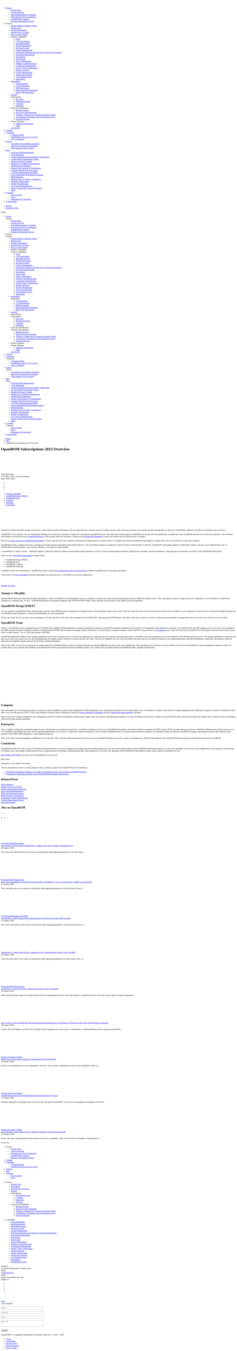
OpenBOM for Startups (20, 19)
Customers (10, 133)
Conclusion (10, 505)
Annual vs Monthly (13, 494)
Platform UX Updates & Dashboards (25, 164)
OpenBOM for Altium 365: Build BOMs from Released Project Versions (29, 1096)
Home (8, 439)
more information (21, 575)
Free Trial (19, 99)
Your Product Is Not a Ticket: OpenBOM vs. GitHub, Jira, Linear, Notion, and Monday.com (37, 846)
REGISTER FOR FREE (10, 755)
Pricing (8, 8)
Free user (19, 1202)
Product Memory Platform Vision (24, 26)
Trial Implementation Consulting (23, 15)
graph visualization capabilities (91, 712)
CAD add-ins (159, 630)
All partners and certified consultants (25, 144)
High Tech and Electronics (26, 112)
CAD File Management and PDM (24, 173)
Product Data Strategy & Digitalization (26, 168)
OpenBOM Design (35, 536)
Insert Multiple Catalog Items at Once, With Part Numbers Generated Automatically (33, 1132)
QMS (18, 126)
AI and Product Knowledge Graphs (25, 159)
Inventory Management (20, 181)
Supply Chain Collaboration (27, 68)
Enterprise (20, 106)
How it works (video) (19, 35)
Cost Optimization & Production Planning (27, 175)
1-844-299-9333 (7, 1273)
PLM (18, 39)
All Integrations (22, 84)
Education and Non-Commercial (23, 17)
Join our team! (16, 195)
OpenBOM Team (13, 498)
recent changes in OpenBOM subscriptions (27, 541)
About (8, 1339)
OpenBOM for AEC (19, 1262)
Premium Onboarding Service (22, 21)
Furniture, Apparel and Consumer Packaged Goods (36, 115)
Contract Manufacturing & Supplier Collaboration (30, 157)
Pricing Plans (16, 10)
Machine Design (22, 110)
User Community (17, 139)
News (13, 197)
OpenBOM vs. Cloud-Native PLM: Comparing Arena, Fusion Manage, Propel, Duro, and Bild (38, 952)
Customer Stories (17, 135)
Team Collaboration (23, 61)
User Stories (10, 1341)
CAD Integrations (23, 41)
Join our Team (11, 1343)
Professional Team (23, 101)
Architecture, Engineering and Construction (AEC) (36, 117)
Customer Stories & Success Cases (24, 170)
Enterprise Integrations (24, 124)
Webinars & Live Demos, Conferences (26, 179)
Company (19, 104)
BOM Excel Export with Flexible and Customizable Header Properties (28, 1059)
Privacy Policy (11, 1348)
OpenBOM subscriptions (22, 555)
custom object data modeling (121, 712)
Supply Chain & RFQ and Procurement (26, 188)
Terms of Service (12, 1346)
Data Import (20, 57)
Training (9, 130)
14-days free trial (17, 12)
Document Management (25, 55)
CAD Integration (17, 155)
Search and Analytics (24, 75)
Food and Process (23, 119)
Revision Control (22, 48)
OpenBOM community (93, 536)
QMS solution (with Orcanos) (22, 148)
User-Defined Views (24, 77)
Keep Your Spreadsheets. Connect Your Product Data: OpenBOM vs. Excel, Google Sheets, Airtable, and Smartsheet (46, 882)
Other (13, 190)
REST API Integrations (25, 92)
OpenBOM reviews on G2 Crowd (24, 137)
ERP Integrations (22, 88)
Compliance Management (26, 66)
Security (14, 95)
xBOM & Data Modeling (21, 166)
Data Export (20, 59)
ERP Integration (17, 177)
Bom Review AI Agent (20, 32)
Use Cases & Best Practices (21, 186)
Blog (8, 150)
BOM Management (23, 46)
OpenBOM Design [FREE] (17, 496)
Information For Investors (21, 199)
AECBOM (15, 128)
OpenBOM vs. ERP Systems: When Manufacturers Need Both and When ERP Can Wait (35, 918)
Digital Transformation (20, 184)
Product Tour (16, 28)
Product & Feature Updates (21, 161)
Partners (9, 1169)
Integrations (20, 79)
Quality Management (24, 72)
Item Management (23, 44)
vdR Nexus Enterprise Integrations (24, 146)
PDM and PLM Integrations (27, 90)
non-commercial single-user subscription (70, 571)
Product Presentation (19, 30)
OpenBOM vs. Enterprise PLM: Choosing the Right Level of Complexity (29, 989)
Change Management (24, 50)
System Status (11, 201)
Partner (8, 141)
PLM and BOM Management (22, 153)
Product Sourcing (22, 70)
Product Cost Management (26, 64)
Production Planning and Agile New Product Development (39, 52)
